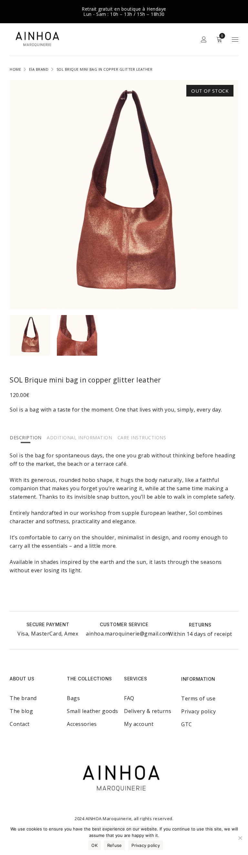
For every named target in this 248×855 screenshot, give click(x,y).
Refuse (114, 845)
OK (94, 845)
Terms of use (198, 698)
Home (15, 69)
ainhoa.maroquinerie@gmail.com (128, 633)
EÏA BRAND (39, 69)
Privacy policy (198, 711)
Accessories (82, 724)
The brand (23, 698)
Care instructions (142, 437)
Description (26, 437)
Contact (20, 724)
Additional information (79, 437)
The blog (21, 711)
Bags (73, 698)
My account (138, 724)
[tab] (26, 437)
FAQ (129, 698)
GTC (186, 724)
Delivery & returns (147, 711)
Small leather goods (92, 711)
